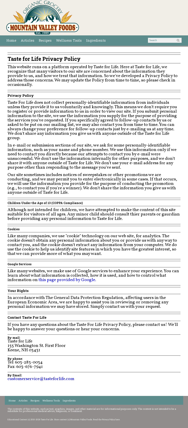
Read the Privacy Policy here (106, 419)
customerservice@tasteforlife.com (41, 379)
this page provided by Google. (67, 280)
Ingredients (96, 40)
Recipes (45, 40)
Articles (27, 40)
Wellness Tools (69, 40)
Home (11, 40)
